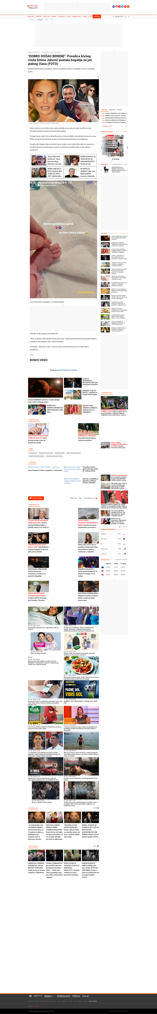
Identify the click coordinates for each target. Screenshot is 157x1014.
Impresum (31, 1006)
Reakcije (119, 109)
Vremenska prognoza (108, 529)
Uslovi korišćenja (93, 1001)
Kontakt (37, 1006)
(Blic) (32, 355)
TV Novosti (96, 16)
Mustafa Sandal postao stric (55, 456)
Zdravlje (38, 16)
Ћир (125, 6)
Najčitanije (112, 109)
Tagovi (31, 448)
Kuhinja (53, 16)
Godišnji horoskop (117, 164)
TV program (31, 19)
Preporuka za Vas (34, 420)
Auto (90, 16)
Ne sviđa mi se (89, 498)
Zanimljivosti (76, 16)
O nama (85, 1001)
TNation (126, 1011)
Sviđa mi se (74, 498)
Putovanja (61, 16)
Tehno (85, 16)
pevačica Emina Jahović (46, 453)
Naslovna (31, 16)
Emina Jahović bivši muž (73, 453)
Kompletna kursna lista (121, 559)
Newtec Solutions (118, 1011)
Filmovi (46, 19)
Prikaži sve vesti (107, 126)
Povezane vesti (33, 808)
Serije (52, 19)
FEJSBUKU (73, 370)
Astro (69, 16)
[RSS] (127, 233)
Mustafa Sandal (59, 453)
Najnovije (104, 109)
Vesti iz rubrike (33, 846)
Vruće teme (32, 462)
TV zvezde (39, 19)
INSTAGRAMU (64, 370)
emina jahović (33, 453)
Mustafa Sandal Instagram (36, 456)
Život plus (46, 16)
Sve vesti (104, 233)
